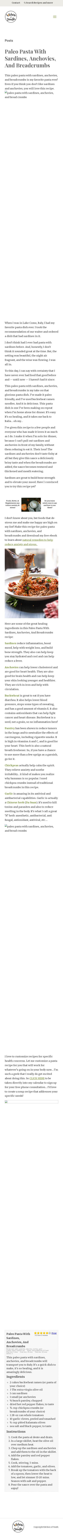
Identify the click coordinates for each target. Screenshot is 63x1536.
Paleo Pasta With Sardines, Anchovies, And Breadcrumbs (30, 58)
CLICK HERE (37, 1078)
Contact (16, 3)
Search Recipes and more (39, 3)
